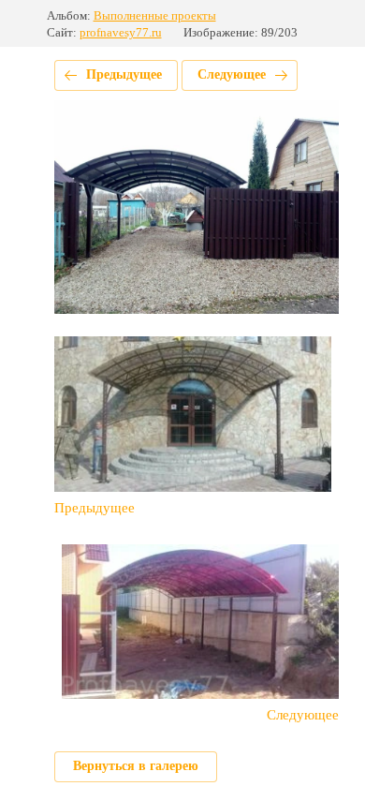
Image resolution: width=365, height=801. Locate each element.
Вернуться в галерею (135, 766)
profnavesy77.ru (121, 32)
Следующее (231, 74)
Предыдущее (124, 74)
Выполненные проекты (155, 15)
